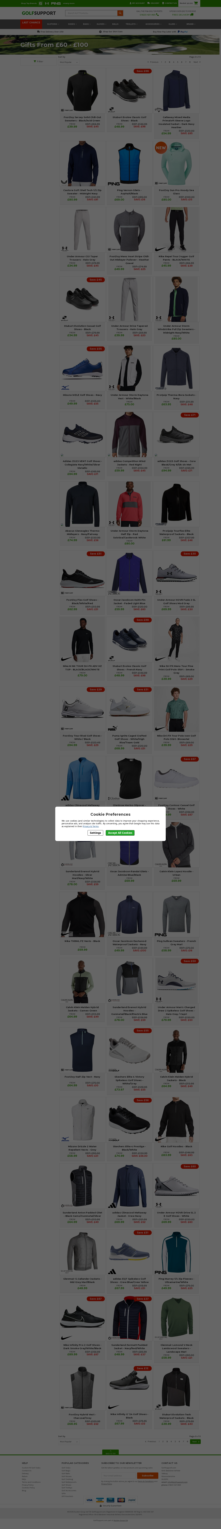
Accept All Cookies (120, 833)
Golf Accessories (69, 1490)
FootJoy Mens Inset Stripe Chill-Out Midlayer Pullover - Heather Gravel (129, 260)
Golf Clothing (67, 1479)
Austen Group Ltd (121, 1520)
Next (195, 62)
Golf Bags (66, 1470)
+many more (68, 3)
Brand (190, 24)
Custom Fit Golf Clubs (31, 1468)
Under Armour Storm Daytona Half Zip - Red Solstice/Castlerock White (129, 534)
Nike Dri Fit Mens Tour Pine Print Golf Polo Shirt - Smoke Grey (176, 669)
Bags (86, 24)
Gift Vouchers (67, 1496)
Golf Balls (66, 1473)
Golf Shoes (66, 1485)
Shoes (71, 24)
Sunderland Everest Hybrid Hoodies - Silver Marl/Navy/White (82, 875)
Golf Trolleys (67, 1487)
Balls (115, 24)
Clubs (172, 24)
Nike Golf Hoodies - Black (176, 1146)
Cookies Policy (28, 1487)
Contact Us (171, 3)
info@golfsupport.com (177, 1482)
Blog (24, 1490)
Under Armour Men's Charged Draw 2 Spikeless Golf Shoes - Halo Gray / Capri (176, 1010)
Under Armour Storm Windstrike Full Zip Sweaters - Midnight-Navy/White (176, 329)
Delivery (155, 3)
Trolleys (131, 24)
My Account (138, 3)
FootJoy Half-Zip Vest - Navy (82, 1076)
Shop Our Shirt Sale (113, 31)
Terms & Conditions (146, 1481)
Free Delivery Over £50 (52, 31)
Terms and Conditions (31, 1482)
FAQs (24, 1479)
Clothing (52, 24)
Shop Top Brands (29, 3)
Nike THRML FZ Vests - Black (82, 941)
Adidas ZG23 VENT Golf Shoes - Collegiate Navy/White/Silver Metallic (82, 464)
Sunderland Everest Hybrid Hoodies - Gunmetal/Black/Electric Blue (129, 1010)
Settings (95, 833)
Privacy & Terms (90, 826)
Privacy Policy (28, 1485)
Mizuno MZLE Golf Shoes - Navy (82, 395)
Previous (154, 62)
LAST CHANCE (31, 22)
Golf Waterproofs (69, 1482)
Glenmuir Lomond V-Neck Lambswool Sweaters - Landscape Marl (177, 1348)
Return (25, 1476)
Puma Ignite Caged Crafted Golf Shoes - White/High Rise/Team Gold (129, 739)
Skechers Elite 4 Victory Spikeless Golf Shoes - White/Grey (129, 1080)
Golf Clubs (66, 1468)
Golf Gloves (67, 1476)
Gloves (101, 24)
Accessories (153, 24)
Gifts (64, 1493)
